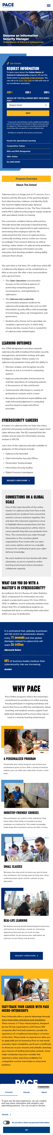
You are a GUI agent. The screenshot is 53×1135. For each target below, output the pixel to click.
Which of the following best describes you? (28, 99)
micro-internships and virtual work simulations (23, 1020)
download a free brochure (32, 78)
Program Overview (26, 178)
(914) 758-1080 (25, 80)
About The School (26, 184)
